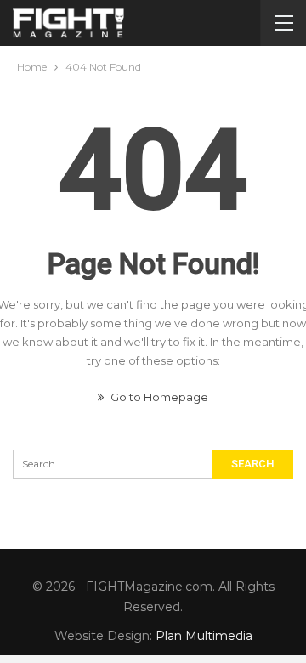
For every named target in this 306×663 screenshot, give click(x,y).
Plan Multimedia (204, 635)
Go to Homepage (158, 397)
